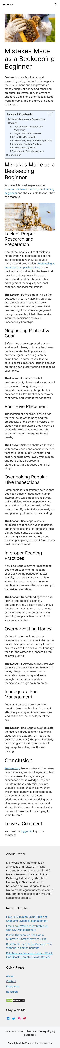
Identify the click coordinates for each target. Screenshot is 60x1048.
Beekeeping (12, 768)
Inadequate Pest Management (29, 151)
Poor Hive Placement (24, 137)
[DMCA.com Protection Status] (15, 1001)
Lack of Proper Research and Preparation (28, 128)
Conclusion (15, 154)
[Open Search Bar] (56, 4)
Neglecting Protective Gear (27, 133)
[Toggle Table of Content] (48, 114)
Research (12, 991)
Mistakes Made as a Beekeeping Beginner (26, 121)
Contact (11, 981)
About (10, 976)
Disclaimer (12, 986)
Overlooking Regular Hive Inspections (33, 140)
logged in (26, 831)
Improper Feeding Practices (28, 144)
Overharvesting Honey (25, 147)
